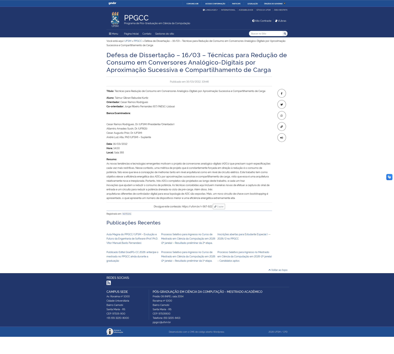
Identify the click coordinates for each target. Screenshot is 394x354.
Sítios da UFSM (263, 9)
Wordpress (218, 331)
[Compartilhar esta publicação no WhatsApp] (281, 115)
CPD (285, 331)
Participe (236, 3)
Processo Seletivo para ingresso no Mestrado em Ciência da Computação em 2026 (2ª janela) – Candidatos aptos (244, 256)
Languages (211, 9)
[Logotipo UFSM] (115, 18)
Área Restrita (280, 9)
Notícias (127, 213)
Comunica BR (192, 3)
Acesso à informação (215, 3)
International (228, 9)
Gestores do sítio (164, 33)
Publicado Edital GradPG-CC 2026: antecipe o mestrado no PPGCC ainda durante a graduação (132, 256)
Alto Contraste (263, 20)
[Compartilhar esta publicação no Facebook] (281, 93)
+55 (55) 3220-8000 (118, 317)
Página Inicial (131, 33)
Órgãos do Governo (273, 3)
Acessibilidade (246, 9)
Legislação (252, 3)
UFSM (277, 331)
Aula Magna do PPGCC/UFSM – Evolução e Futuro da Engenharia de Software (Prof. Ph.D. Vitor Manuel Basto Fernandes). (132, 238)
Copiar (220, 206)
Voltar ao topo (279, 269)
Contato (146, 33)
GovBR (112, 3)
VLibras (282, 20)
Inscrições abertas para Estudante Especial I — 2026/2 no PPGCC (243, 236)
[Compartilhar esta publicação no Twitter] (281, 104)
